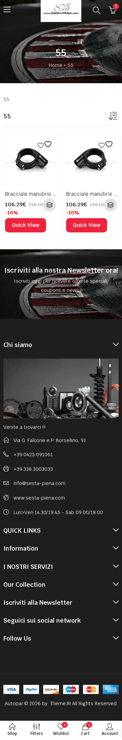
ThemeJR (61, 703)
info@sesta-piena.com (39, 483)
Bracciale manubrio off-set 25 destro (49, 194)
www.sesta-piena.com (39, 498)
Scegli (49, 205)
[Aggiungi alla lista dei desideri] (46, 144)
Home (55, 65)
